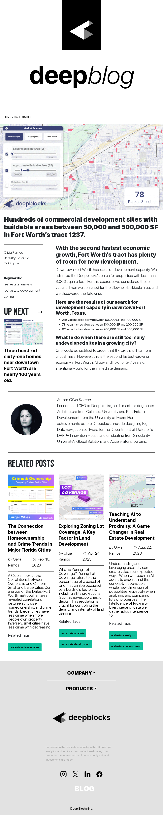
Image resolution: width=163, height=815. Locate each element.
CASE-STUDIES (22, 117)
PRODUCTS (79, 688)
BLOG (85, 788)
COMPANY (79, 673)
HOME (7, 117)
